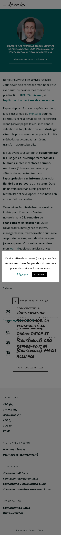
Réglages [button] (22, 274)
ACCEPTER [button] (39, 274)
